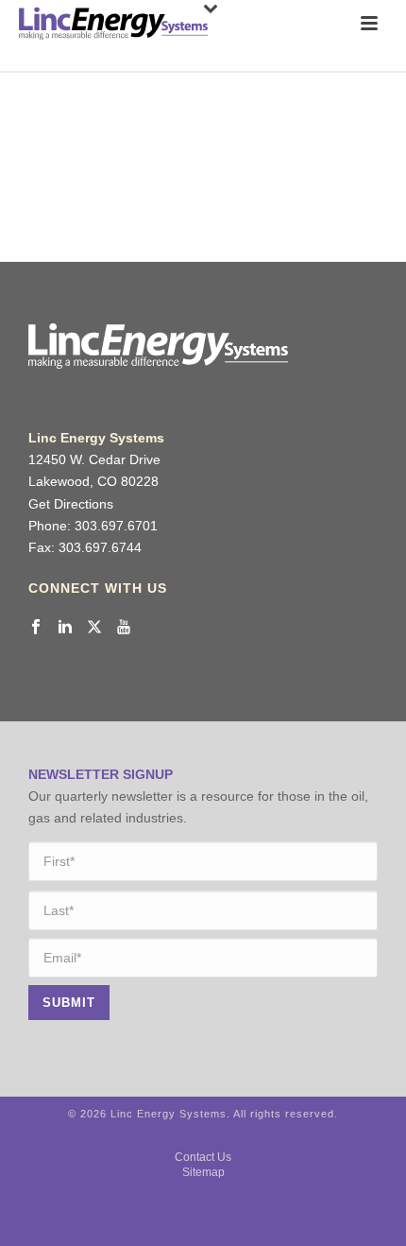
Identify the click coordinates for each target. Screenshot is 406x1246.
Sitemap (203, 1172)
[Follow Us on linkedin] (65, 627)
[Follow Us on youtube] (123, 627)
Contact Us (203, 1157)
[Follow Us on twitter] (94, 627)
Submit (68, 1002)
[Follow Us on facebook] (35, 627)
